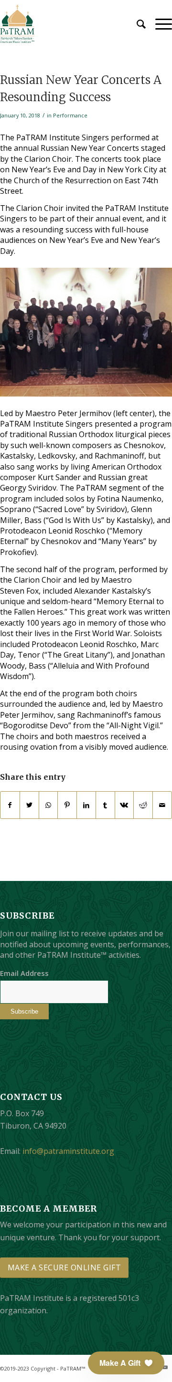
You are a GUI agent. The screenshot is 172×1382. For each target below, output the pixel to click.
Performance (70, 115)
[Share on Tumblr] (105, 805)
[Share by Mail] (162, 805)
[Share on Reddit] (143, 805)
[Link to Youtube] (165, 1367)
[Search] (136, 24)
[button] (126, 1362)
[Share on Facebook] (10, 805)
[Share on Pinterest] (67, 805)
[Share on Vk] (124, 805)
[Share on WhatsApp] (48, 805)
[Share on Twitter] (29, 805)
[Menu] (159, 24)
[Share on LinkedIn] (86, 805)
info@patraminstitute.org (68, 1151)
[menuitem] (136, 24)
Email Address (24, 973)
